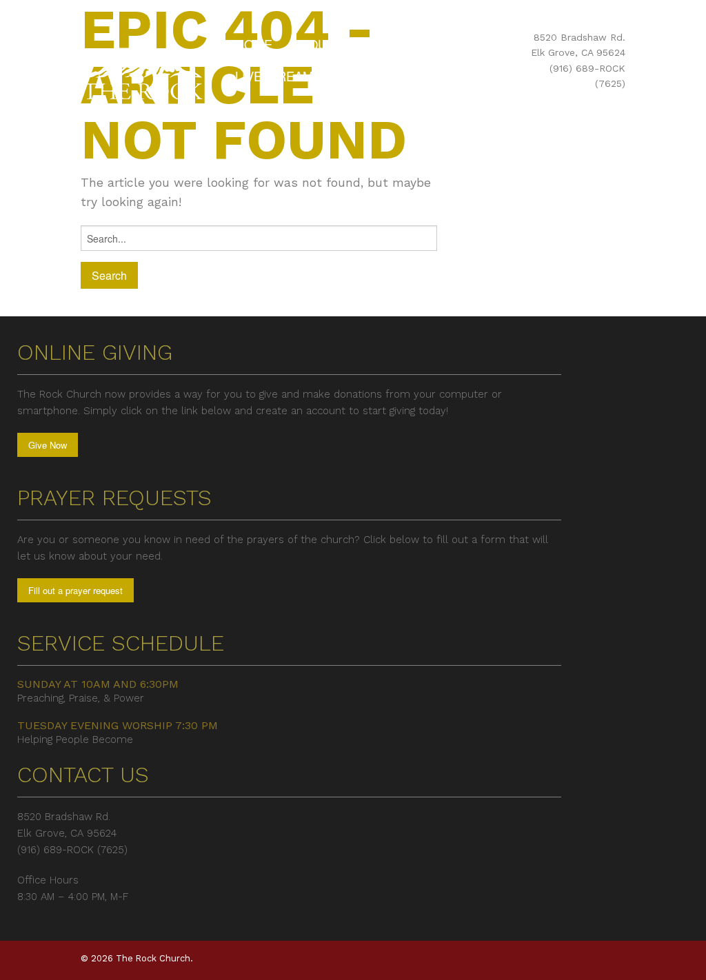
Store (373, 44)
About (313, 44)
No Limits (363, 76)
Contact (442, 76)
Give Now (47, 444)
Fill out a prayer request (75, 590)
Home (253, 44)
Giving (435, 44)
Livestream (274, 76)
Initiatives (270, 107)
